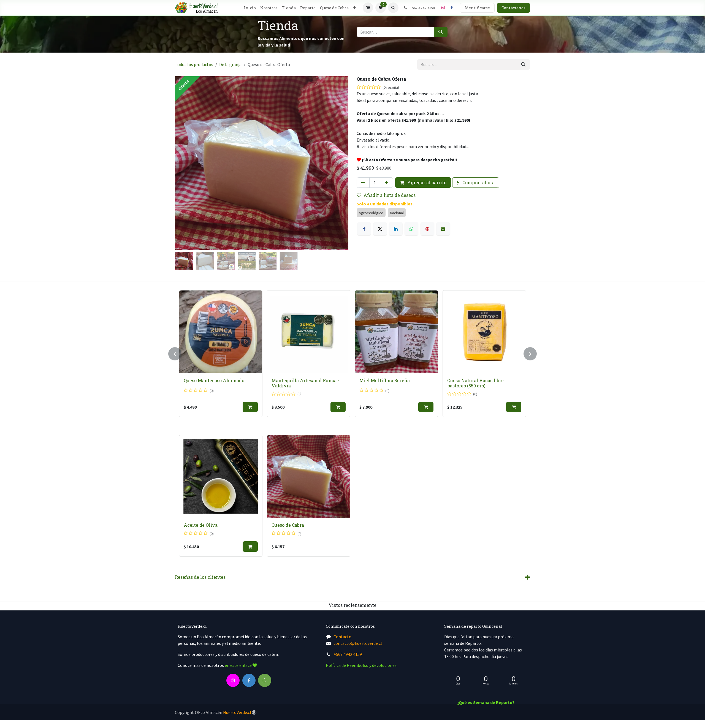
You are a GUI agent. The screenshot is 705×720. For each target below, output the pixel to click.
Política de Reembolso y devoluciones (361, 665)
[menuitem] (250, 8)
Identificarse (477, 7)
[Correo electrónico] (443, 228)
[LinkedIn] (395, 228)
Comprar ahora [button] (478, 182)
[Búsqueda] (441, 32)
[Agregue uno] (386, 182)
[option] (496, 353)
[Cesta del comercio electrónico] (368, 7)
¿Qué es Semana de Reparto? (485, 702)
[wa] (264, 680)
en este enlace (239, 665)
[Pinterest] (427, 228)
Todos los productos (194, 64)
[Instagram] (443, 8)
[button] (393, 7)
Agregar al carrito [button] (426, 182)
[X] (380, 228)
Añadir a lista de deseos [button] (390, 195)
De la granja (230, 64)
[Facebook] (451, 8)
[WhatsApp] (411, 228)
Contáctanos (513, 7)
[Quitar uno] (363, 182)
